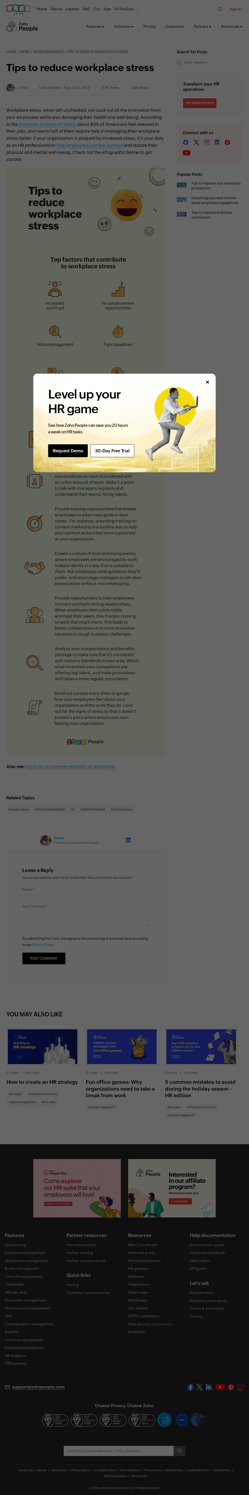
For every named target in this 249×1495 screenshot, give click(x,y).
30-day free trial (112, 450)
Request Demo (68, 450)
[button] (207, 382)
